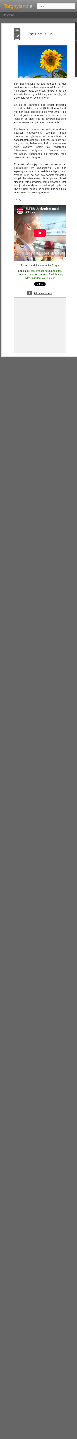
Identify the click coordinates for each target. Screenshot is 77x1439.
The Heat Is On (40, 33)
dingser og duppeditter (48, 270)
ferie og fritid (47, 274)
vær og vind (48, 278)
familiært (33, 274)
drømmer (22, 274)
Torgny (55, 265)
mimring (36, 278)
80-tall (30, 270)
